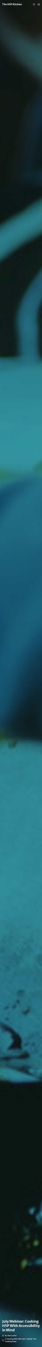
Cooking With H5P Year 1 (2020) (19, 1339)
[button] (34, 4)
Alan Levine (12, 1336)
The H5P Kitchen (12, 4)
